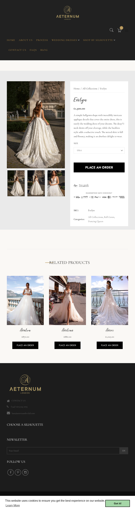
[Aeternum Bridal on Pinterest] (18, 472)
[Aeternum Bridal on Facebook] (10, 472)
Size (76, 143)
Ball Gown (109, 217)
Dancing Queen (95, 221)
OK (123, 450)
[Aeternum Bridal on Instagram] (25, 472)
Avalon (25, 330)
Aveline (67, 330)
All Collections (95, 217)
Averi (110, 330)
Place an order (25, 345)
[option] (36, 125)
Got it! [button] (117, 503)
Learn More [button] (13, 505)
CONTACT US (18, 400)
